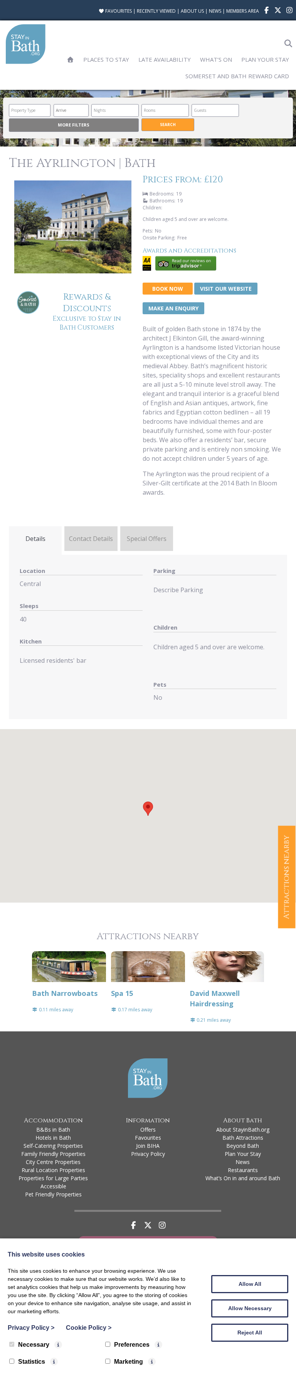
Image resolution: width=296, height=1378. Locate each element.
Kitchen (31, 641)
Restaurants (243, 1170)
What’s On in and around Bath (242, 1178)
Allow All (250, 1284)
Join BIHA (148, 1145)
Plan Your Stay (265, 59)
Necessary (33, 1344)
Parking (164, 570)
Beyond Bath (242, 1145)
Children (165, 627)
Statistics (31, 1361)
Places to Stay (106, 59)
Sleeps (29, 606)
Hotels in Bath (53, 1137)
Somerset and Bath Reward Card (237, 76)
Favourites (118, 11)
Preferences (132, 1344)
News (215, 11)
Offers (148, 1129)
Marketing (128, 1361)
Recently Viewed (156, 11)
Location (32, 570)
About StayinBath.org (242, 1129)
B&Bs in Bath (53, 1129)
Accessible (53, 1186)
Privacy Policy (148, 1153)
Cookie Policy (88, 1327)
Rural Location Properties (53, 1170)
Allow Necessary (250, 1308)
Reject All (249, 1332)
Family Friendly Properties (53, 1153)
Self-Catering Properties (53, 1145)
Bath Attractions (242, 1137)
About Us (192, 11)
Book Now (167, 288)
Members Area (242, 11)
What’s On (216, 59)
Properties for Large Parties (53, 1178)
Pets (159, 684)
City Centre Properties (53, 1162)
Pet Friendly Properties (53, 1194)
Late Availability (164, 59)
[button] (148, 808)
